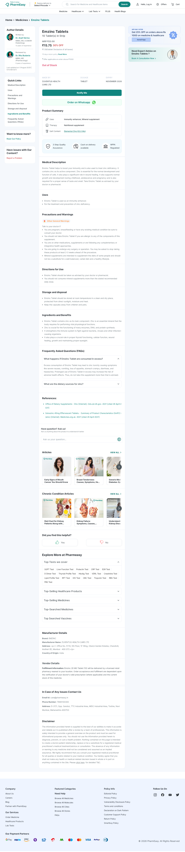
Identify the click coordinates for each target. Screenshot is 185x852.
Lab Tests (93, 11)
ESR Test (106, 569)
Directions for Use (16, 103)
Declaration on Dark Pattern (116, 810)
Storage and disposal (17, 108)
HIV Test (76, 578)
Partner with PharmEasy (16, 806)
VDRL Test (96, 573)
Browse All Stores (62, 811)
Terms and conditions (113, 806)
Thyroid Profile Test (67, 573)
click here (80, 762)
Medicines (22, 20)
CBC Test (87, 578)
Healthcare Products (14, 821)
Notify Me (82, 92)
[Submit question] (119, 439)
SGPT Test (49, 569)
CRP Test (95, 569)
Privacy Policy (110, 798)
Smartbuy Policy (111, 823)
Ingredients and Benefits (19, 114)
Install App (141, 40)
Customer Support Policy (115, 814)
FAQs (57, 815)
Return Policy (110, 819)
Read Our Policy (14, 139)
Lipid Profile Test (51, 578)
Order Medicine (12, 817)
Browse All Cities (62, 807)
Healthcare (76, 11)
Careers (8, 798)
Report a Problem (14, 158)
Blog (7, 802)
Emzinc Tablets (40, 20)
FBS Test (48, 582)
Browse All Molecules (64, 802)
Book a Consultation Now (143, 58)
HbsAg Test (84, 573)
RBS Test (113, 578)
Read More (62, 54)
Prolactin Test (82, 569)
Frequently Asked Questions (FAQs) (16, 120)
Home (8, 20)
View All (114, 452)
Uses (10, 90)
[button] (96, 4)
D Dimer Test (50, 573)
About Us (9, 793)
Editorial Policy (110, 793)
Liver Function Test (65, 569)
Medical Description (16, 85)
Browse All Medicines (64, 798)
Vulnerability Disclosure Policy (117, 802)
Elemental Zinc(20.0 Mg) (75, 131)
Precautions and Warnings (15, 96)
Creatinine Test (110, 573)
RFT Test (66, 578)
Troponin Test (100, 578)
